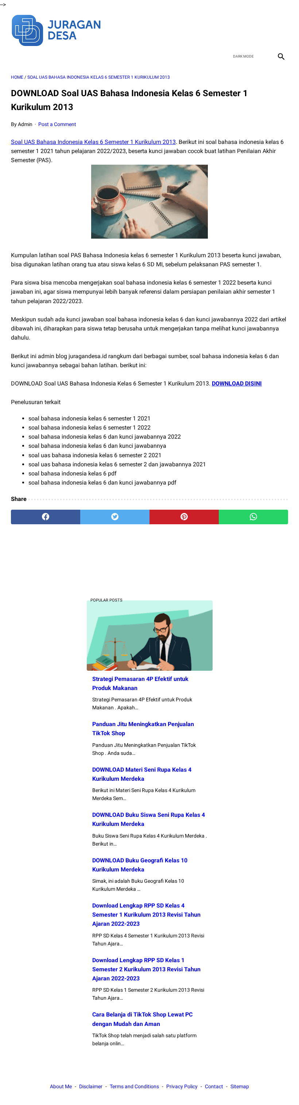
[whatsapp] (253, 517)
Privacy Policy (182, 1086)
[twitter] (246, 29)
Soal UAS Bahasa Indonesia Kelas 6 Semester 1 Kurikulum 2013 (93, 141)
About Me (61, 1086)
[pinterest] (184, 517)
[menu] (15, 56)
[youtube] (263, 29)
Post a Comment (57, 124)
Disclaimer (90, 1086)
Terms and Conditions (134, 1086)
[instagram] (280, 29)
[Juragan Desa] (61, 29)
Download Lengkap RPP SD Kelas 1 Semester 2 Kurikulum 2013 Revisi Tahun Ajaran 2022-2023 (146, 969)
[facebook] (229, 29)
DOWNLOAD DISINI (237, 383)
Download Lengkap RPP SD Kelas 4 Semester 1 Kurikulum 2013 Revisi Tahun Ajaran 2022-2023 (146, 914)
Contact (214, 1086)
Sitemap (239, 1086)
